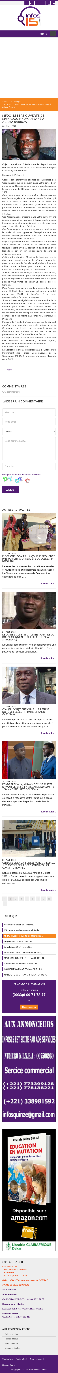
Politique (17, 102)
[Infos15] (29, 16)
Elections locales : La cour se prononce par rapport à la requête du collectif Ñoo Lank (28, 559)
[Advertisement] (29, 67)
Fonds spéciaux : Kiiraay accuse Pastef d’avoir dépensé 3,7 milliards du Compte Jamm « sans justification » (28, 787)
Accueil (5, 102)
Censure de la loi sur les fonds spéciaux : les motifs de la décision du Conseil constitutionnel (28, 865)
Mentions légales (12, 1348)
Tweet (9, 369)
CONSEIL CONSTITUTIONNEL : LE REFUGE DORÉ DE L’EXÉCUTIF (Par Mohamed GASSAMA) (25, 712)
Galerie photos (11, 1334)
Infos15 (44, 1370)
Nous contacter (29, 1007)
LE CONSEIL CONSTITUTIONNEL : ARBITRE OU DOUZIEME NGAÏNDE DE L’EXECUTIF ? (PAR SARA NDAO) (28, 637)
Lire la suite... (48, 583)
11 (49, 899)
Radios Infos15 (11, 1339)
